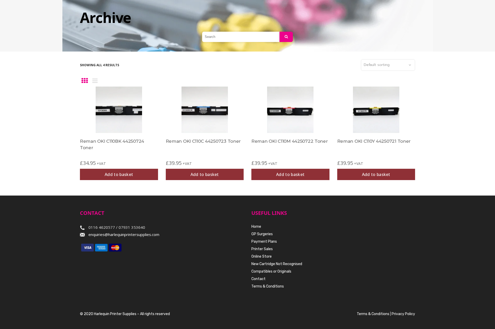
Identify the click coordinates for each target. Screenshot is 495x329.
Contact (258, 279)
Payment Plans (264, 241)
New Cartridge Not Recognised (276, 264)
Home (256, 226)
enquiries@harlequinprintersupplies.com (123, 234)
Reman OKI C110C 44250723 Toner (203, 141)
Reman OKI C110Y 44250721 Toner (374, 141)
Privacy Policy (403, 314)
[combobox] (388, 65)
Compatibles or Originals (271, 271)
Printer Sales (262, 249)
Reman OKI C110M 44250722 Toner (289, 141)
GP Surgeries (262, 234)
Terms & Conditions (267, 286)
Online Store (261, 256)
